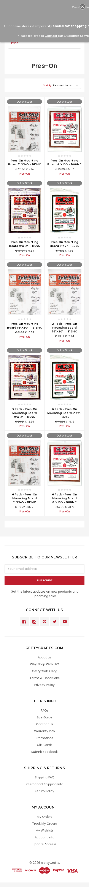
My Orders (44, 817)
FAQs (44, 710)
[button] (82, 6)
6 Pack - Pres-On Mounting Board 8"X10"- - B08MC (64, 498)
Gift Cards (44, 745)
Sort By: (47, 85)
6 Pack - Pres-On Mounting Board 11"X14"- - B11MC (24, 498)
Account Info (44, 837)
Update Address (44, 844)
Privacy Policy (44, 685)
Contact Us (44, 724)
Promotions (44, 738)
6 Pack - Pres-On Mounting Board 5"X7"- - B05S (64, 412)
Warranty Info (44, 731)
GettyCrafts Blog (44, 671)
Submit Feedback (44, 752)
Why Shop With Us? (44, 664)
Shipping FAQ (44, 777)
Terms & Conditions (45, 678)
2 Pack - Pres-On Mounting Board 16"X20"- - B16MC (64, 327)
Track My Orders (44, 823)
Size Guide (44, 717)
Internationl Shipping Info (44, 784)
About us (44, 657)
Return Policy (44, 791)
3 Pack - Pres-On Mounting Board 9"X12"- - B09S (24, 412)
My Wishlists (45, 830)
